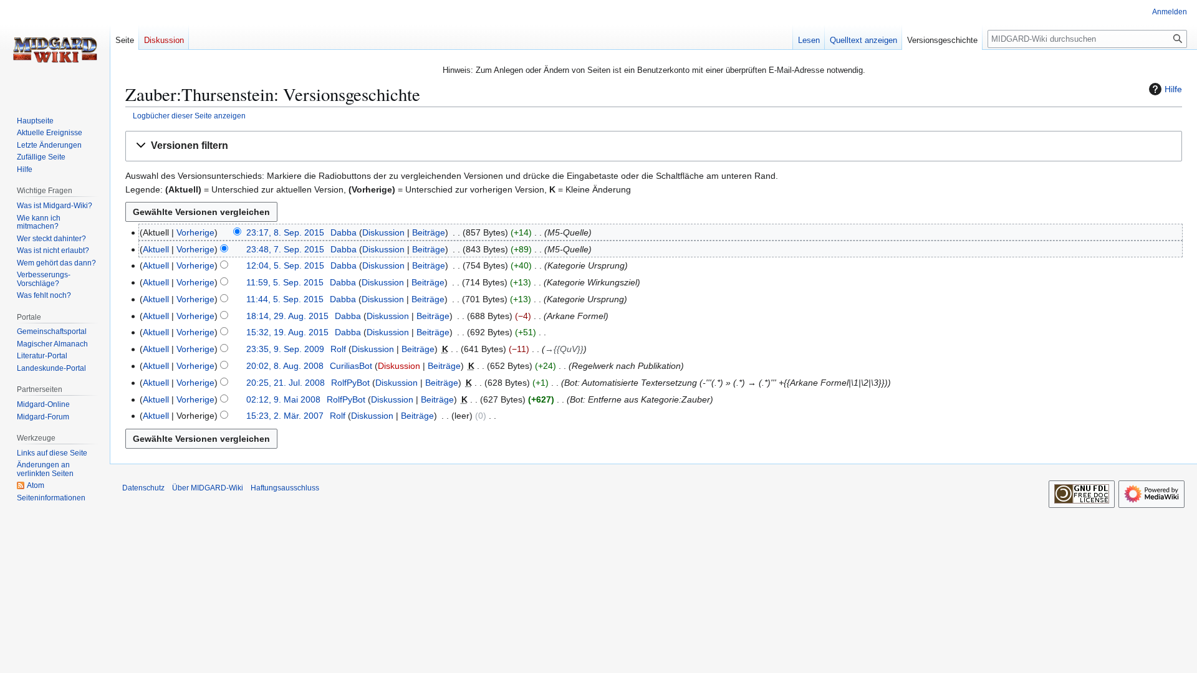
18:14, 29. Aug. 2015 (287, 316)
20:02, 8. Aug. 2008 (285, 366)
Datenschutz (143, 488)
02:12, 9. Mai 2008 (283, 399)
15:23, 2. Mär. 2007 (285, 416)
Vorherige (195, 232)
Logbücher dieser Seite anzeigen (189, 116)
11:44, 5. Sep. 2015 (285, 299)
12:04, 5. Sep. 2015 (285, 265)
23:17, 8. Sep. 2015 (285, 232)
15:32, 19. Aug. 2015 (287, 332)
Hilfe (1173, 89)
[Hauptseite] (55, 50)
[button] (653, 146)
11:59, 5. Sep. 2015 (285, 282)
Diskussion (383, 232)
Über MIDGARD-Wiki (207, 488)
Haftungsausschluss (285, 488)
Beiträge (428, 232)
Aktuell (156, 249)
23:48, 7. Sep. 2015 (285, 249)
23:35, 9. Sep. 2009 (285, 349)
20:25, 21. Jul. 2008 (285, 383)
